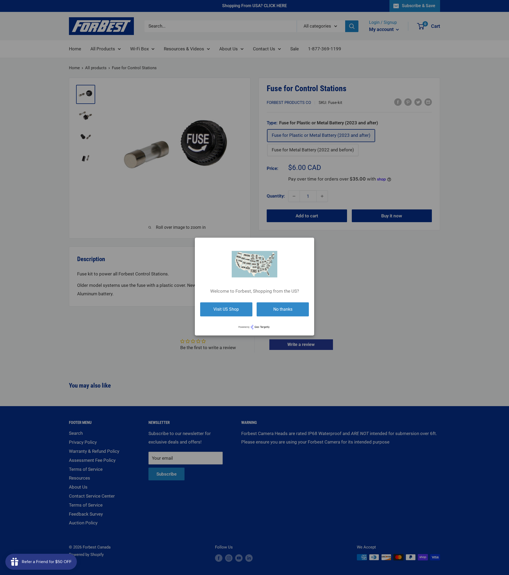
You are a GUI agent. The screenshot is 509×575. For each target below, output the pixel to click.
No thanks (282, 309)
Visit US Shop (226, 309)
